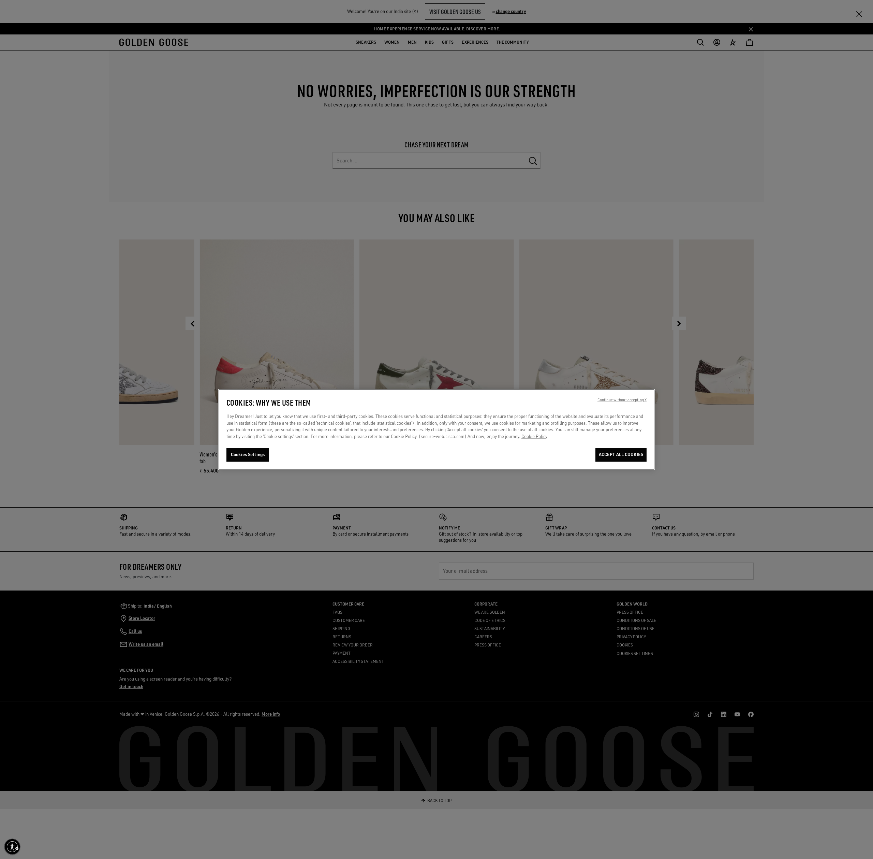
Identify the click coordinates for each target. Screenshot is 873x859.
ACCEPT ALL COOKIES (621, 454)
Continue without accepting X (622, 400)
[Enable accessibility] (12, 847)
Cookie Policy (534, 436)
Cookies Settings (248, 454)
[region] (436, 429)
